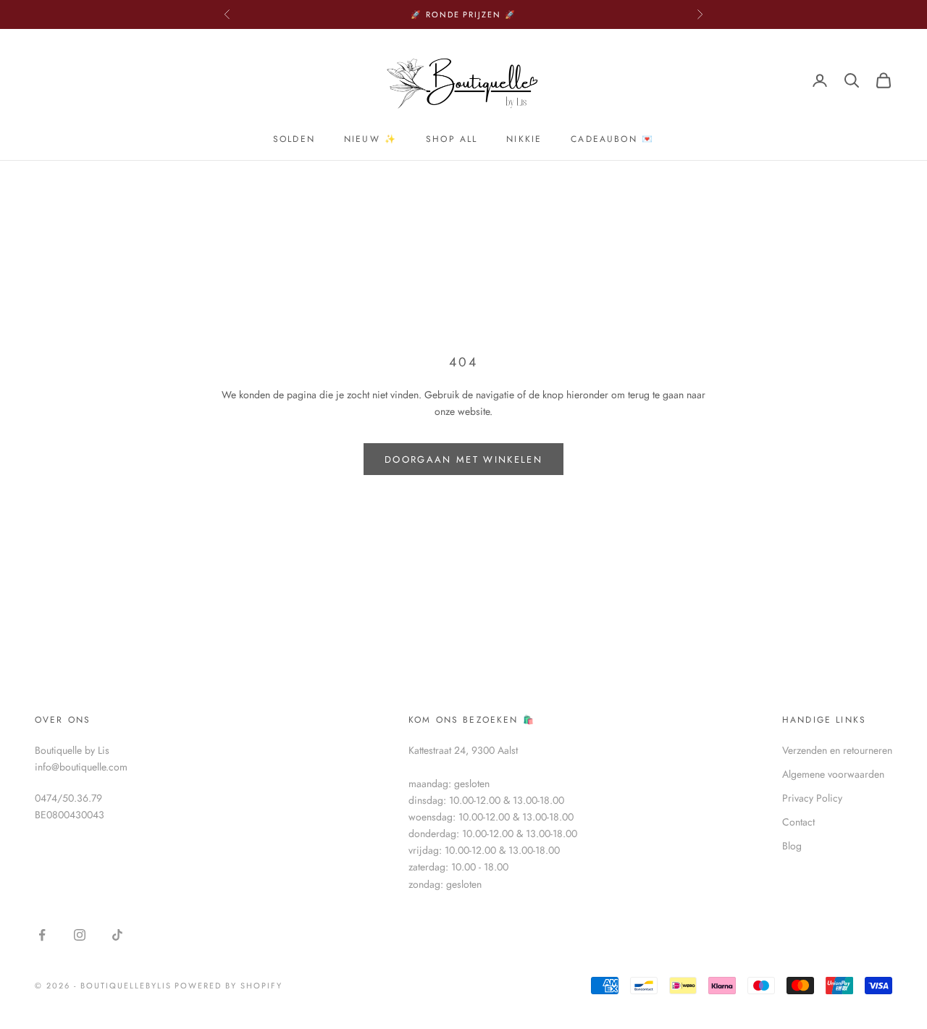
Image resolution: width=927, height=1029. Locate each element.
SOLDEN (294, 139)
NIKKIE (524, 139)
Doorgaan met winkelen (463, 459)
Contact (798, 822)
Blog (792, 846)
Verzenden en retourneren (837, 750)
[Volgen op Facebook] (42, 935)
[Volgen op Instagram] (79, 935)
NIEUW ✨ (370, 139)
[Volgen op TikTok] (117, 935)
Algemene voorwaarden (833, 774)
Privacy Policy (812, 798)
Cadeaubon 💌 (612, 139)
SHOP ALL (451, 139)
